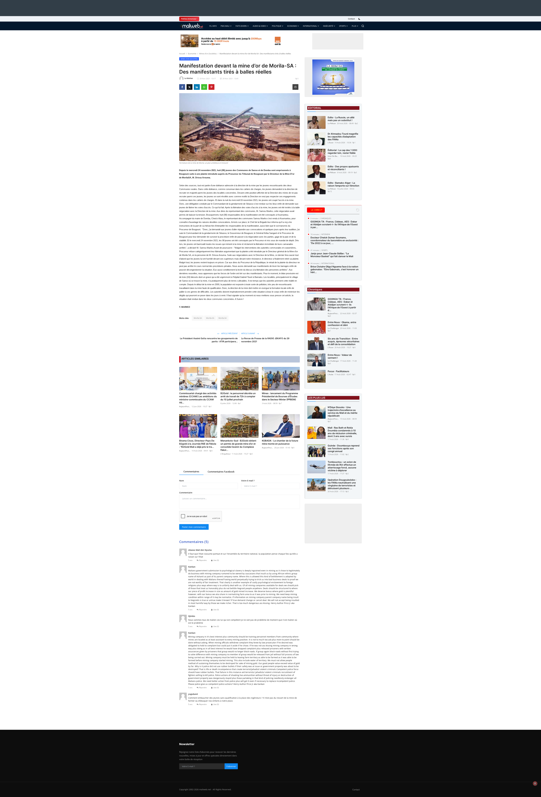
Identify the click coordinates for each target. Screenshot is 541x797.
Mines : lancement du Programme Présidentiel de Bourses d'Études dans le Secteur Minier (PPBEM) (280, 396)
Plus (354, 26)
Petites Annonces (188, 18)
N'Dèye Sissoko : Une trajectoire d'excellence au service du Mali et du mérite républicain (342, 411)
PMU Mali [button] (225, 26)
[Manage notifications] (535, 783)
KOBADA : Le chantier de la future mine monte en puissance (280, 442)
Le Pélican (332, 123)
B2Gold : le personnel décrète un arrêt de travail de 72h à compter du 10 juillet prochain (238, 396)
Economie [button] (292, 26)
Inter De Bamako (333, 156)
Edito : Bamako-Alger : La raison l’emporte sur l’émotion (343, 184)
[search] (362, 25)
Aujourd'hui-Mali (184, 406)
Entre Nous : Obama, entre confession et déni (342, 323)
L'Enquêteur (225, 454)
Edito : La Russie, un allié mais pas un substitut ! (341, 119)
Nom (181, 480)
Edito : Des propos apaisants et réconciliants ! (343, 168)
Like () (216, 560)
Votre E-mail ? (247, 480)
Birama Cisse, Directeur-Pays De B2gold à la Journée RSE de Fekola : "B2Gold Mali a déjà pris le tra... (197, 443)
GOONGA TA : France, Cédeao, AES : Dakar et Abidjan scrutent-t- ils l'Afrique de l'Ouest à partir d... (342, 305)
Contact (351, 18)
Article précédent (229, 333)
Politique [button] (276, 26)
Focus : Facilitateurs (338, 371)
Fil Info (213, 26)
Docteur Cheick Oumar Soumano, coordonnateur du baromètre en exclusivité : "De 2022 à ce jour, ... (334, 240)
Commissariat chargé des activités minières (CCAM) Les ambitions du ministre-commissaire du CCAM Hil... (198, 398)
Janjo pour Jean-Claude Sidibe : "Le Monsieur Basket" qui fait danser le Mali (332, 255)
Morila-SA (198, 318)
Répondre (203, 560)
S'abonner (231, 766)
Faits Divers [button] (241, 26)
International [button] (310, 26)
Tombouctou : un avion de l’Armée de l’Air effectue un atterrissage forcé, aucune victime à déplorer (342, 466)
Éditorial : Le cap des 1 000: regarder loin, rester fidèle (343, 151)
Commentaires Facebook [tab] (221, 471)
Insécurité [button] (328, 26)
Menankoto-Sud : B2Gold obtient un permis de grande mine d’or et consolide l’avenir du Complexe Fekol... (238, 445)
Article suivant (248, 333)
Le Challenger (333, 328)
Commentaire (185, 492)
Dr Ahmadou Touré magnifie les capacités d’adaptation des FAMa (343, 136)
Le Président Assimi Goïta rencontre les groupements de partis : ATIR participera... (209, 340)
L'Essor (330, 142)
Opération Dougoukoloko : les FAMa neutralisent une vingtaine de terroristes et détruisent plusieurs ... (342, 484)
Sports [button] (342, 26)
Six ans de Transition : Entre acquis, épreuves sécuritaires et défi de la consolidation (343, 341)
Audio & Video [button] (259, 26)
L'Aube (330, 374)
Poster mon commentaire (194, 527)
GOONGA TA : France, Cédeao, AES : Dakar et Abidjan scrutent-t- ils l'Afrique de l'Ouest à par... (334, 224)
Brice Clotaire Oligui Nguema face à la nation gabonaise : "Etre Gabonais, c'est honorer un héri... (335, 269)
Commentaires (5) (194, 541)
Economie (192, 53)
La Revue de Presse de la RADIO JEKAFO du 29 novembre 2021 (265, 340)
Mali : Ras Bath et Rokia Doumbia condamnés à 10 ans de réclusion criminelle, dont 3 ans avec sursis (342, 432)
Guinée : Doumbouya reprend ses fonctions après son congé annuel (343, 448)
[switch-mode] (360, 19)
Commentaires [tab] (191, 471)
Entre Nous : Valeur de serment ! (340, 356)
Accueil (182, 53)
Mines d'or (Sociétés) (208, 53)
